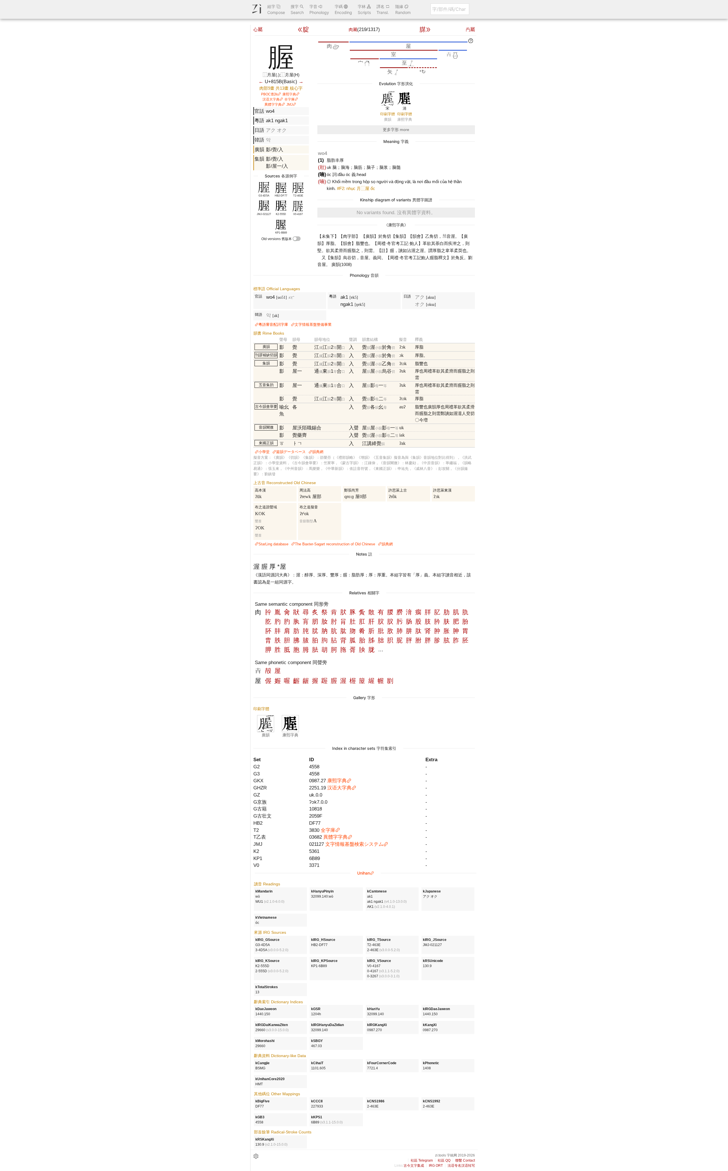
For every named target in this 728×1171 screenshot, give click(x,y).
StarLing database (273, 544)
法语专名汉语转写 (461, 1166)
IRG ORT (436, 1166)
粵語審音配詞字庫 (273, 324)
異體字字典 (273, 105)
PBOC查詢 (269, 94)
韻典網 (317, 452)
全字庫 (289, 99)
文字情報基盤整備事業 (313, 324)
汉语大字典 (271, 99)
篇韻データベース (291, 452)
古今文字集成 (414, 1166)
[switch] (297, 238)
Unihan (363, 873)
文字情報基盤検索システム (354, 844)
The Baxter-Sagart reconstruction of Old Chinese (335, 544)
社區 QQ (444, 1160)
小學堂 (264, 452)
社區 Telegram (422, 1160)
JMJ (289, 105)
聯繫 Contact (465, 1160)
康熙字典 (289, 94)
